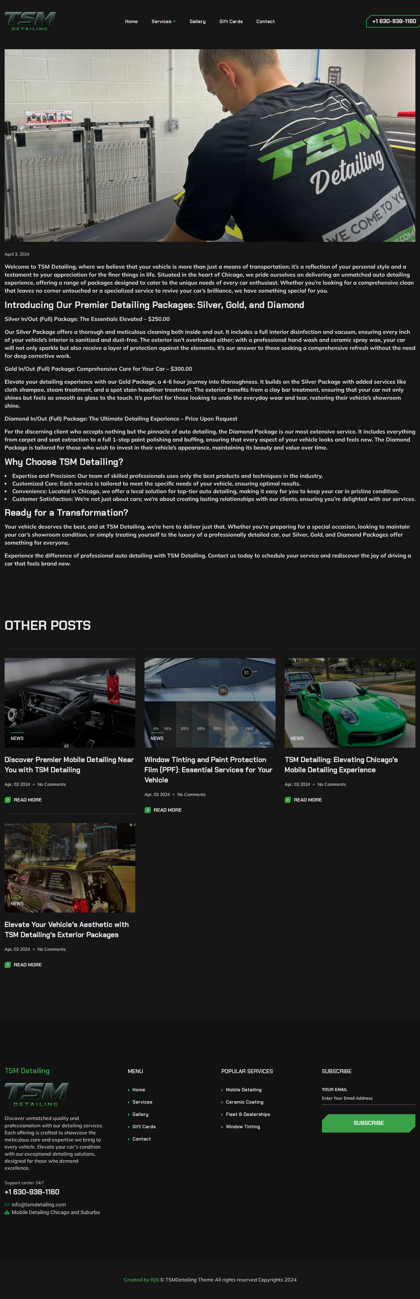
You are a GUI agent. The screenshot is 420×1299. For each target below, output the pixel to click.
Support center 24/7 (24, 1182)
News (17, 738)
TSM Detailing (27, 1070)
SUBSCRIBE (369, 1123)
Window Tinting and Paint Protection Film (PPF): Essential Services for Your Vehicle (209, 770)
